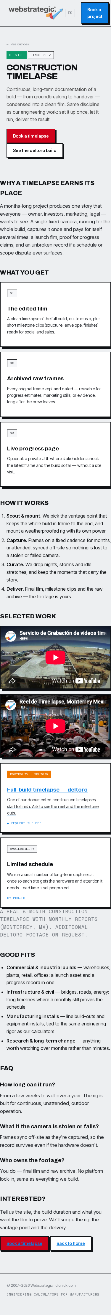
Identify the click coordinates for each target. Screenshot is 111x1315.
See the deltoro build (35, 150)
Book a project (94, 13)
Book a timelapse (31, 135)
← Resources (18, 44)
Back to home (71, 1243)
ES (70, 13)
